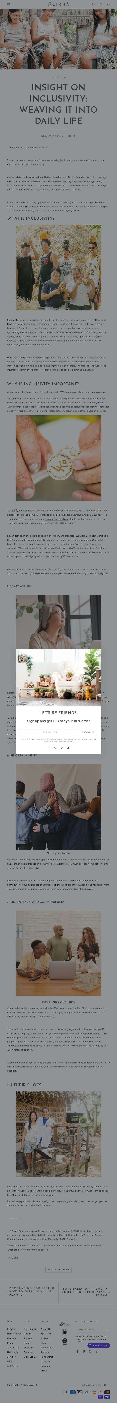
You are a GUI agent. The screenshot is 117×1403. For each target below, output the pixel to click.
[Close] (97, 654)
